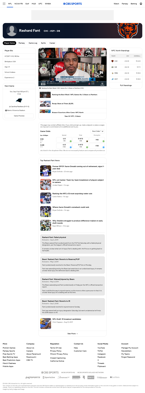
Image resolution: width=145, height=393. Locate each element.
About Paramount (33, 357)
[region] (72, 67)
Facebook (101, 360)
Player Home (9, 43)
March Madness (9, 366)
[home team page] (19, 100)
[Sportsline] (49, 380)
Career (52, 43)
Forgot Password (128, 360)
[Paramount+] (64, 379)
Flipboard (102, 369)
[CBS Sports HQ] (68, 375)
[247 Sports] (32, 380)
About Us (30, 350)
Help (76, 350)
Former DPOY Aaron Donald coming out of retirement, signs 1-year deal (78, 170)
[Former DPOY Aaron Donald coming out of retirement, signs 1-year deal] (45, 173)
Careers (29, 354)
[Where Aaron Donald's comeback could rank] (45, 214)
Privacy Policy (55, 354)
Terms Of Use (56, 350)
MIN (116, 73)
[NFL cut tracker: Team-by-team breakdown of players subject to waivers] (45, 187)
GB (116, 67)
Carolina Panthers (17, 107)
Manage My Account (129, 350)
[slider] (72, 79)
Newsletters (126, 354)
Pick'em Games (9, 350)
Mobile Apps (8, 369)
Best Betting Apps (10, 360)
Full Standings (126, 85)
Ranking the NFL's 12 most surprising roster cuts (72, 196)
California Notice (57, 364)
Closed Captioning (57, 361)
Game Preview (19, 116)
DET (116, 79)
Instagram (102, 357)
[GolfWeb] (115, 380)
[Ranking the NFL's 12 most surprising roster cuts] (45, 200)
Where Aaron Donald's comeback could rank (70, 210)
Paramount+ (31, 360)
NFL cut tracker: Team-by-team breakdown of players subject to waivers (78, 184)
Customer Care (80, 354)
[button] (42, 83)
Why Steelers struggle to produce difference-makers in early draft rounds (77, 224)
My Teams (125, 357)
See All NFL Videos (73, 116)
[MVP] (90, 379)
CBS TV (29, 363)
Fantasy (22, 43)
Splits (43, 43)
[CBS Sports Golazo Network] (90, 375)
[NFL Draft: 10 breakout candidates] (45, 326)
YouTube (101, 350)
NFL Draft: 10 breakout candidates (66, 322)
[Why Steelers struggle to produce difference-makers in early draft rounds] (45, 227)
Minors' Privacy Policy (59, 357)
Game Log (33, 43)
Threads (101, 366)
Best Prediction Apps (11, 363)
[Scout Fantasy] (102, 380)
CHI (116, 61)
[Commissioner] (78, 379)
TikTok (100, 354)
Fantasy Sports (9, 354)
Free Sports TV (9, 357)
